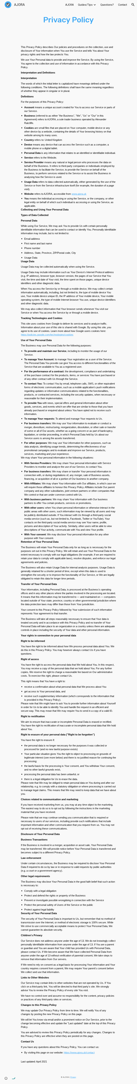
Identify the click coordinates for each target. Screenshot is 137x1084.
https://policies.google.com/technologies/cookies (47, 334)
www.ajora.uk (79, 194)
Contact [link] (122, 4)
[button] (133, 5)
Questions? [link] (107, 4)
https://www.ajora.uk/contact (79, 1052)
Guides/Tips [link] (85, 4)
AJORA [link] (69, 4)
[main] (68, 20)
